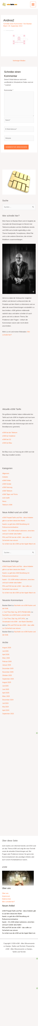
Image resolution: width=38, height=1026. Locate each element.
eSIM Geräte (6, 484)
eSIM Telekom (7, 491)
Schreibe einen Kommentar (12, 24)
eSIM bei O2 (6, 439)
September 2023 (8, 713)
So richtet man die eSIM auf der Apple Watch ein (18, 544)
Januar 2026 (6, 665)
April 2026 (5, 654)
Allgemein (5, 473)
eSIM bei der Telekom (9, 432)
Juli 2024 (5, 703)
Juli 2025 (5, 686)
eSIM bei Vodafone (8, 436)
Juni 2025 (5, 689)
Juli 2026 (5, 651)
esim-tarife (6, 498)
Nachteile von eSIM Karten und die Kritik (16, 615)
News (4, 501)
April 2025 (5, 693)
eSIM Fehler (6, 480)
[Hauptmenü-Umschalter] (33, 4)
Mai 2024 (5, 707)
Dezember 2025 (7, 668)
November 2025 (7, 672)
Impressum (6, 896)
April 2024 (5, 710)
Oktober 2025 (7, 675)
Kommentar (8, 90)
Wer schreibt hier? (8, 902)
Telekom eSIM (7, 505)
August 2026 (6, 647)
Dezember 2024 (7, 700)
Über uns (5, 893)
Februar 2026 (7, 661)
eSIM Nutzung (7, 487)
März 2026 (6, 658)
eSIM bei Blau (7, 443)
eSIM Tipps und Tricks (10, 494)
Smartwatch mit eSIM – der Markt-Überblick (17, 621)
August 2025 (6, 682)
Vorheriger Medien (19, 60)
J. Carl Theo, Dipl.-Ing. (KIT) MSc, (14, 618)
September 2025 (8, 679)
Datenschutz (6, 899)
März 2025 (6, 696)
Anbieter (5, 477)
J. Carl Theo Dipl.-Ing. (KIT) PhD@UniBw (16, 612)
